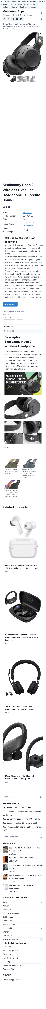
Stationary (7, 947)
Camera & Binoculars (11, 913)
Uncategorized (9, 962)
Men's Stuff (7, 936)
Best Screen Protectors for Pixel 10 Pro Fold (21, 819)
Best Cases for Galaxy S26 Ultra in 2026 (20, 823)
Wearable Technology (12, 965)
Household (7, 928)
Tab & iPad (7, 954)
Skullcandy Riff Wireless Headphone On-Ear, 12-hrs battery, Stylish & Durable (29, 473)
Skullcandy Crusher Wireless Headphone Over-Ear (11, 471)
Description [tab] (9, 327)
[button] (41, 34)
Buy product (10, 304)
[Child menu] (41, 902)
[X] (8, 19)
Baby (5, 902)
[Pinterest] (17, 19)
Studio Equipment (10, 950)
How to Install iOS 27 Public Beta (17, 808)
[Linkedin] (21, 19)
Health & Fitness (10, 924)
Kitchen (6, 932)
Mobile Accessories (11, 939)
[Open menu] (41, 13)
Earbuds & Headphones (16, 311)
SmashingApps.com (11, 980)
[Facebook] (4, 19)
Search (41, 837)
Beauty (6, 906)
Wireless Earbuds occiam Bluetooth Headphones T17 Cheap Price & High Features (21, 637)
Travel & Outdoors (10, 958)
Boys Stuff (7, 909)
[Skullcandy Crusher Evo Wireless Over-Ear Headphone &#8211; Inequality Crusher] (12, 484)
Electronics (7, 921)
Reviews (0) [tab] (9, 331)
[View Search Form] (41, 19)
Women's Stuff (9, 969)
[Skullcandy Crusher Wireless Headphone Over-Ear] (12, 463)
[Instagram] (13, 19)
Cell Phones (8, 917)
